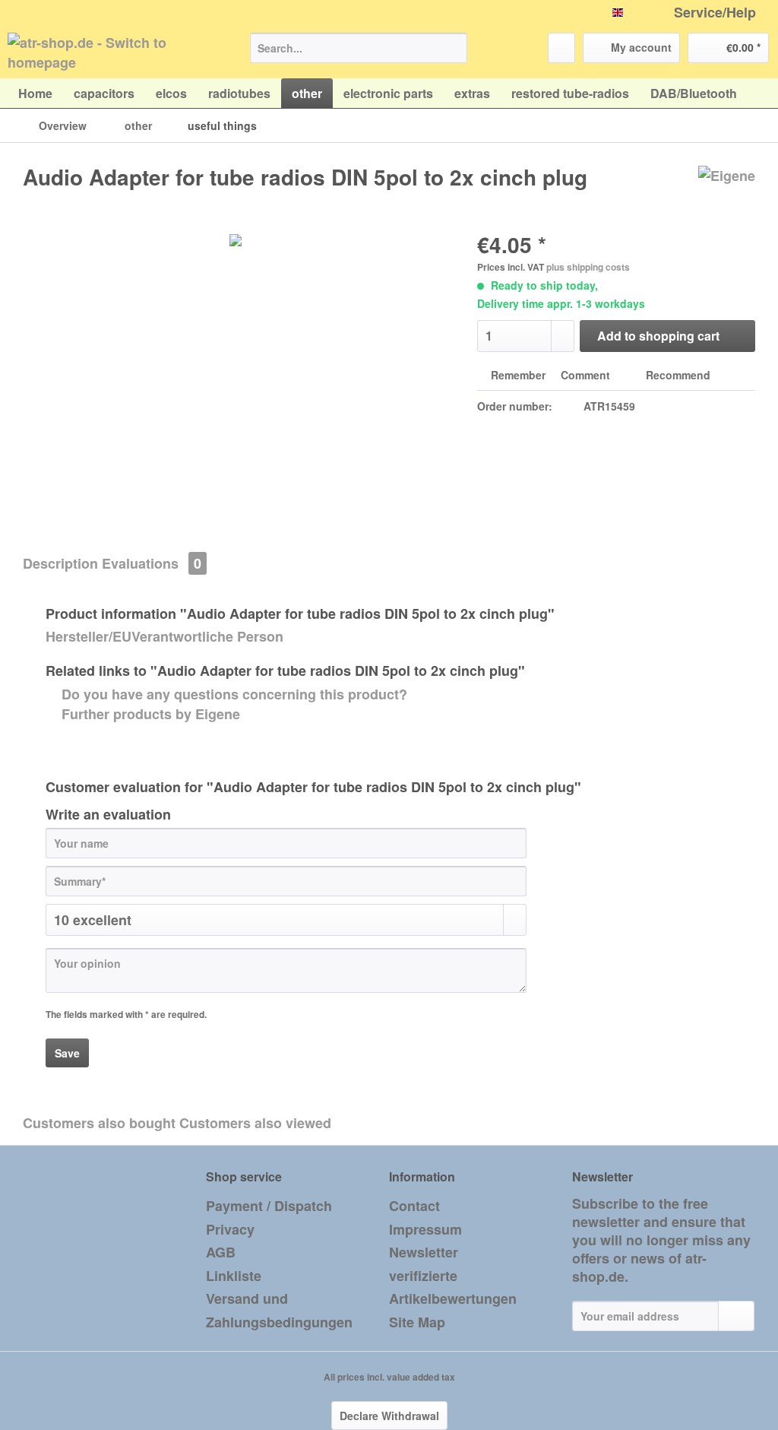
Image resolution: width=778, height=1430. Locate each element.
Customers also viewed (255, 1123)
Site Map (417, 1322)
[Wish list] (561, 48)
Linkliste (233, 1276)
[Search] (453, 48)
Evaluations (151, 563)
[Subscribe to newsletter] (736, 1316)
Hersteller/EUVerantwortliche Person (164, 636)
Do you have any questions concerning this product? (232, 694)
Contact (414, 1206)
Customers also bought (99, 1123)
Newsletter (423, 1252)
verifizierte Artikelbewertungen (453, 1287)
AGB (221, 1252)
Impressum (425, 1229)
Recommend (676, 374)
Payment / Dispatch (269, 1206)
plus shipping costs (588, 267)
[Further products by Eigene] (726, 192)
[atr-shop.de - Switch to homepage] (100, 52)
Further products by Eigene (149, 714)
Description (60, 563)
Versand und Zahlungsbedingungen (279, 1310)
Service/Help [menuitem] (715, 12)
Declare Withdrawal (389, 1415)
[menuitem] (359, 55)
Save (67, 1053)
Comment (585, 374)
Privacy (230, 1229)
